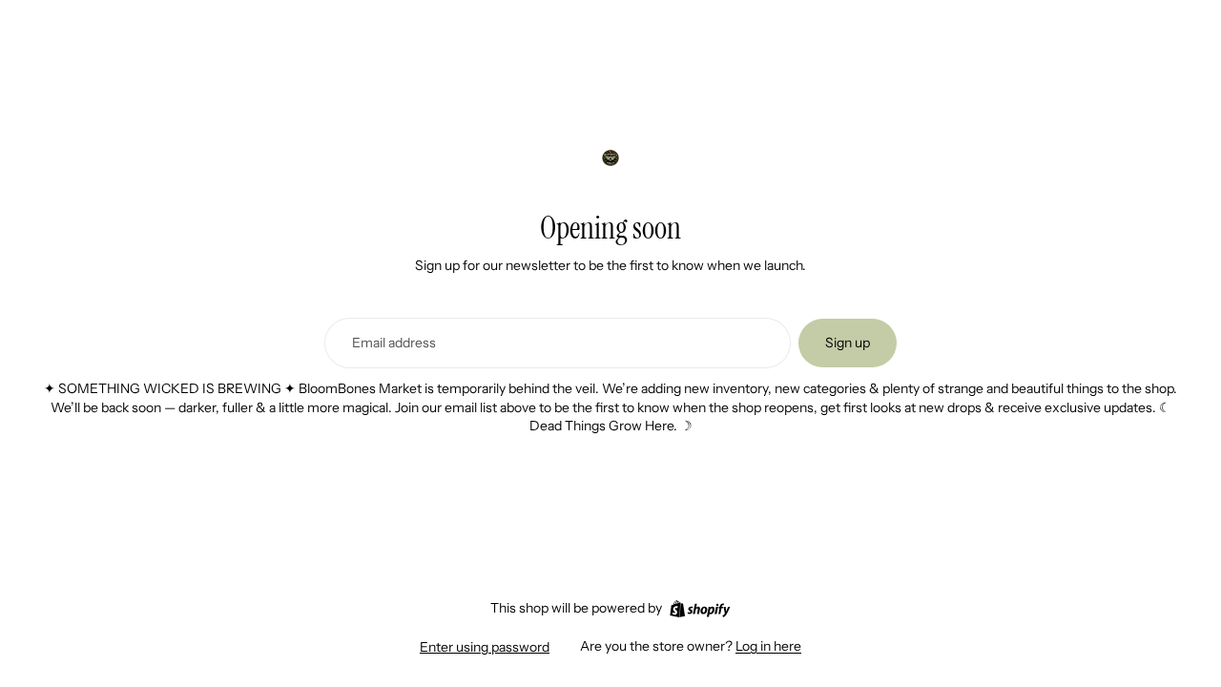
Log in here (768, 646)
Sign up (847, 342)
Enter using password (484, 647)
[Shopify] (700, 608)
